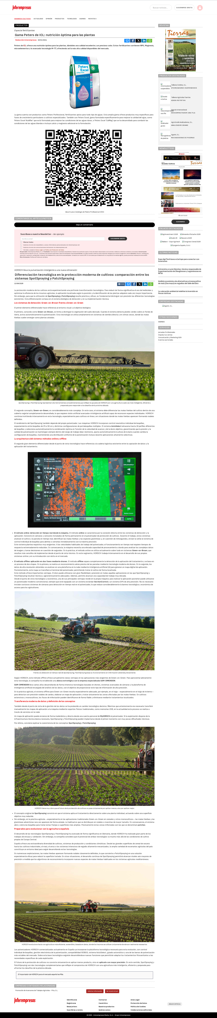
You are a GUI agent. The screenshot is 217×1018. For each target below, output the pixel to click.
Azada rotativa (178, 100)
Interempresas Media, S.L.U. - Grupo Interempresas (111, 1015)
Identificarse (72, 1000)
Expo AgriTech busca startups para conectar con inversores (178, 260)
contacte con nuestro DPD (79, 255)
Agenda (82, 19)
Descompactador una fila (183, 113)
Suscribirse (180, 222)
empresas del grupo (107, 253)
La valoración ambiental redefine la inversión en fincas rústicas (178, 292)
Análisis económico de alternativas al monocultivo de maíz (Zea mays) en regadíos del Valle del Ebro (179, 282)
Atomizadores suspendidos (184, 88)
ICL (24, 45)
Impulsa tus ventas (165, 335)
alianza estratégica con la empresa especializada (86, 681)
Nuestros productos (106, 1007)
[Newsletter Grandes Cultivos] (180, 182)
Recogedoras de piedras (183, 138)
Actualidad (38, 19)
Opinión (49, 19)
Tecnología (72, 19)
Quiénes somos (104, 1010)
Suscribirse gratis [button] (184, 8)
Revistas (92, 19)
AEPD (145, 255)
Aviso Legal (39, 250)
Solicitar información (95, 991)
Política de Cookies (138, 1007)
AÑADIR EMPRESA (174, 1004)
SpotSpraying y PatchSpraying (61, 296)
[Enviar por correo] (127, 40)
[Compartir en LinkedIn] (143, 40)
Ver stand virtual (112, 991)
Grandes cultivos (22, 19)
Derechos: (134, 253)
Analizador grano (179, 125)
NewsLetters (72, 1007)
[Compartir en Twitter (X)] (138, 40)
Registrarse (71, 1003)
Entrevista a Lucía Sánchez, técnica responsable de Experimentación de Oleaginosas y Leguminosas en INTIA (179, 271)
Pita (61, 974)
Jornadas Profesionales (166, 332)
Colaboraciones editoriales (141, 1010)
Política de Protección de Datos (54, 250)
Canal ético (103, 1003)
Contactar (103, 1000)
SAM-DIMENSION (21, 685)
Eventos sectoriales (165, 340)
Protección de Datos (139, 1003)
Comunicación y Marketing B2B (170, 337)
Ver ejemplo (58, 234)
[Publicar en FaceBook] (132, 40)
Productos (59, 19)
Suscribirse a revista (75, 1010)
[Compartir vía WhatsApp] (149, 40)
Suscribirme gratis (118, 239)
